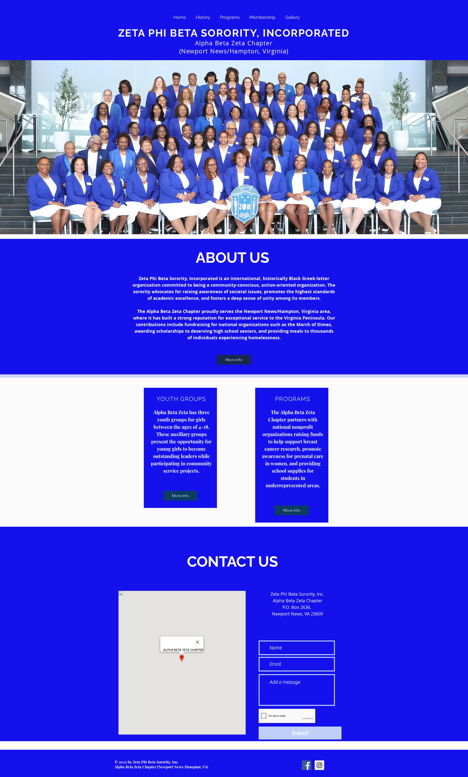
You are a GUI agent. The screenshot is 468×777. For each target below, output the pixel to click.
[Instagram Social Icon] (319, 765)
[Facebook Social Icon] (306, 765)
